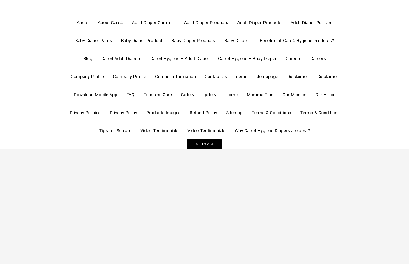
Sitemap (234, 112)
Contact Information (175, 76)
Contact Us (216, 76)
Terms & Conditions (271, 112)
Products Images (163, 112)
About (83, 22)
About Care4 (110, 22)
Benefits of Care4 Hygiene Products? (297, 40)
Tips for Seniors (115, 130)
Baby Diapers (237, 40)
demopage (267, 76)
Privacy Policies (85, 112)
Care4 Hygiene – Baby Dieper (247, 58)
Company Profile (87, 76)
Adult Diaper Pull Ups (311, 22)
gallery (209, 94)
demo (242, 76)
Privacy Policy (123, 112)
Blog (87, 58)
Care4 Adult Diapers (121, 58)
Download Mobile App (95, 94)
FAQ (130, 94)
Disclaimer (297, 76)
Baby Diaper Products (193, 40)
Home (231, 94)
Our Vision (325, 94)
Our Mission (294, 94)
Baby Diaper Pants (93, 40)
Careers (293, 58)
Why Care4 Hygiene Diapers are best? (272, 130)
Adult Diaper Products (206, 22)
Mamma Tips (260, 94)
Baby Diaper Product (141, 40)
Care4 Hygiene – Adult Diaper (179, 58)
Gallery (187, 94)
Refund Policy (203, 112)
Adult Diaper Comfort (153, 22)
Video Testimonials (159, 130)
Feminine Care (157, 94)
